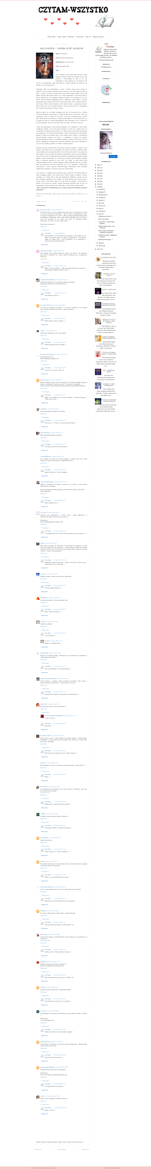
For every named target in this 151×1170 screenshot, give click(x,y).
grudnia (101, 189)
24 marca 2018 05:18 (51, 861)
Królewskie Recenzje (46, 887)
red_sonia (43, 512)
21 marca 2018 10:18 (56, 380)
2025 (98, 167)
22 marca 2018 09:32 (54, 597)
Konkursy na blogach (98, 37)
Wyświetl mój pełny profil (106, 60)
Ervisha (42, 621)
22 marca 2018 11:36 (56, 641)
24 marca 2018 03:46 (54, 786)
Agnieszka (43, 409)
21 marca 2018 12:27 (60, 293)
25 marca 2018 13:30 (60, 875)
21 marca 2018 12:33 (60, 420)
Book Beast (43, 934)
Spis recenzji (80, 37)
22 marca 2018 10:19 (60, 560)
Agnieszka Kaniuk (46, 251)
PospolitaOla (44, 653)
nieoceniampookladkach (47, 1067)
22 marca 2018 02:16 (53, 512)
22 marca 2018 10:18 (60, 531)
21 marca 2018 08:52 (60, 305)
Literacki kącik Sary (46, 305)
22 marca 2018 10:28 (52, 621)
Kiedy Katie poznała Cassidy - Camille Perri (108, 353)
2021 (98, 178)
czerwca (101, 205)
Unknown (43, 987)
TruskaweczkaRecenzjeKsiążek (54, 715)
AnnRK (42, 814)
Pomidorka (43, 962)
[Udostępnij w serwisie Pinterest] (86, 201)
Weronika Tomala (45, 736)
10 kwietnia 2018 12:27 (53, 1096)
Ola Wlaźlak (44, 838)
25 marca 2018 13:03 (60, 801)
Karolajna (48, 233)
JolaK (42, 861)
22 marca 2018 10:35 (55, 653)
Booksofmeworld (45, 1042)
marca (100, 214)
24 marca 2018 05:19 (59, 887)
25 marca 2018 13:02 (60, 774)
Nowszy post (38, 1149)
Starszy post (85, 1149)
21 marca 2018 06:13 (60, 233)
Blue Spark (43, 786)
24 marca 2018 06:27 (53, 911)
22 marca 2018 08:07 (52, 574)
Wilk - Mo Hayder (103, 219)
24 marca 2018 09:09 (54, 934)
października (102, 194)
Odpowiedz (43, 226)
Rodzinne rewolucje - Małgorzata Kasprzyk (109, 304)
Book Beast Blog (45, 940)
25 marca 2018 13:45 (60, 1029)
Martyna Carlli (45, 210)
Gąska (42, 330)
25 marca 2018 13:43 (60, 999)
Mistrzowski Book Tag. (109, 257)
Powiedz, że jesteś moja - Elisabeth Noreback (108, 400)
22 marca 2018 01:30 (60, 482)
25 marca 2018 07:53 (57, 1041)
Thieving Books (45, 432)
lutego (100, 243)
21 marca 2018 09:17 (61, 354)
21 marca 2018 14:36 (57, 456)
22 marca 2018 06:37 (51, 543)
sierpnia (101, 200)
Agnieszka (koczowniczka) (48, 678)
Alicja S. (43, 1096)
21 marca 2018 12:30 (60, 342)
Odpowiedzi (45, 230)
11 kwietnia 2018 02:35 (60, 1107)
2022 (98, 176)
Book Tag (88, 37)
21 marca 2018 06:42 (58, 251)
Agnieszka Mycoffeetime (47, 280)
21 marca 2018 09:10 (51, 330)
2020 (98, 181)
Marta (42, 543)
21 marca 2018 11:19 (56, 432)
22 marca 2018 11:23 (60, 666)
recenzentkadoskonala (47, 482)
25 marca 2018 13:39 (60, 949)
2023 (98, 173)
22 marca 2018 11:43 (53, 704)
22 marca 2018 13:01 (70, 715)
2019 (98, 184)
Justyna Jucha (44, 380)
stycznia (101, 245)
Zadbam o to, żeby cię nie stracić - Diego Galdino (108, 321)
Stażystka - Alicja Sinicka (109, 274)
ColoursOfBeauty (45, 456)
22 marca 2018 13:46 (58, 735)
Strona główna (51, 37)
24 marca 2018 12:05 (54, 961)
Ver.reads (43, 1011)
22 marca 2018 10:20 (60, 585)
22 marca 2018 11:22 (60, 633)
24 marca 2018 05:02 (55, 837)
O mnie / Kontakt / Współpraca (66, 37)
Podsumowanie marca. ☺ (105, 216)
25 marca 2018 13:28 (60, 849)
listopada (101, 192)
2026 (98, 165)
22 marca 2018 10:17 (60, 500)
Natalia (42, 763)
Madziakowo (44, 598)
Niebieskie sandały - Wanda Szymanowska (109, 337)
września (101, 197)
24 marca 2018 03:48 (52, 814)
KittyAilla (43, 704)
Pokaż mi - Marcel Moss (108, 289)
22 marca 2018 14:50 (60, 723)
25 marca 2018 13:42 (60, 975)
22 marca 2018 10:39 (63, 678)
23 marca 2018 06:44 (51, 763)
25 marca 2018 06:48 (53, 1011)
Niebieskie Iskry (45, 792)
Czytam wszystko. (46, 1168)
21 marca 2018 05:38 (56, 210)
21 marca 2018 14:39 (60, 469)
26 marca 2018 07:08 (62, 1067)
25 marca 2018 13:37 (60, 922)
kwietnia (101, 211)
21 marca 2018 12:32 (60, 395)
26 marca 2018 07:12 (60, 1084)
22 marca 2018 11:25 (60, 692)
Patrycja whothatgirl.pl (47, 354)
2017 (98, 249)
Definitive (43, 911)
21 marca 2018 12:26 (60, 265)
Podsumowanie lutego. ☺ (105, 239)
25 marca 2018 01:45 (53, 987)
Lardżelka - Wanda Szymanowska (109, 384)
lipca (100, 203)
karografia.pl (116, 1168)
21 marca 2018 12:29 (60, 318)
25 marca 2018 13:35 (60, 898)
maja (100, 208)
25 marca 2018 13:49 (60, 1055)
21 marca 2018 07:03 (62, 279)
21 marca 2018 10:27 (53, 409)
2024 (98, 170)
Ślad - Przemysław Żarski (109, 371)
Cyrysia (42, 574)
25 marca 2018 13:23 (60, 825)
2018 (98, 187)
